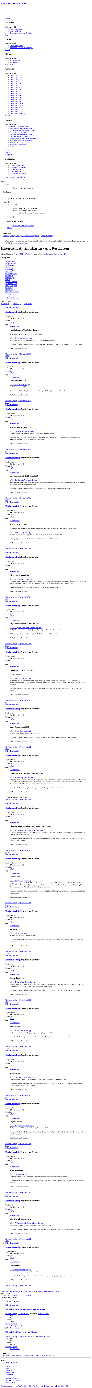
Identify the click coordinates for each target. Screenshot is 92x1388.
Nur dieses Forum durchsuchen (25, 211)
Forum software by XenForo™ (22, 1386)
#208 (7, 702)
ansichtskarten (10, 266)
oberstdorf (9, 290)
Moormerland (15, 326)
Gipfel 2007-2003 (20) (18, 113)
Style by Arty (10, 1382)
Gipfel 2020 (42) (16, 87)
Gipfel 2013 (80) (16, 101)
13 (20, 304)
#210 (7, 801)
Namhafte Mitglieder (17, 165)
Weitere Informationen (20, 243)
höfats (7, 280)
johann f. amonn (11, 282)
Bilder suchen (15, 60)
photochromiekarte (12, 292)
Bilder (7, 50)
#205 (7, 550)
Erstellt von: (7, 192)
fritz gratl (8, 272)
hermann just (9, 278)
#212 (7, 905)
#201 (7, 356)
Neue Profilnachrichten (18, 173)
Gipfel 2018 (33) (16, 91)
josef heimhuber (11, 284)
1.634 (12, 322)
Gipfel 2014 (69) (16, 99)
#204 (7, 500)
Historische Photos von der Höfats (21, 1332)
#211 (7, 852)
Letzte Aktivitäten (16, 31)
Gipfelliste (9, 64)
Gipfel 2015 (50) (16, 97)
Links (7, 150)
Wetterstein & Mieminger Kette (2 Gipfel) (24, 138)
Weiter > (29, 304)
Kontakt (8, 1366)
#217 (7, 1146)
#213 (7, 953)
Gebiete (8, 115)
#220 (7, 1288)
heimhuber (9, 276)
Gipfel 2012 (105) (16, 103)
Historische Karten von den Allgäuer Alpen (25, 1309)
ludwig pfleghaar (11, 286)
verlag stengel (10, 296)
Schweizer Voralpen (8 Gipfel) (21, 140)
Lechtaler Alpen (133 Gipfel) (20, 136)
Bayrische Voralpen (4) (18, 144)
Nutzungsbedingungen (13, 1378)
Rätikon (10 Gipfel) (17, 142)
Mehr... (9, 228)
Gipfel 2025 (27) (16, 77)
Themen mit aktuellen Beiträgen (21, 33)
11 (16, 304)
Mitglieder (9, 155)
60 (25, 304)
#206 (7, 599)
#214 (7, 1002)
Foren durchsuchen (16, 29)
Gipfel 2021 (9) (15, 85)
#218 (7, 1194)
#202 (7, 403)
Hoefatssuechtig (51, 254)
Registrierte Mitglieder (18, 167)
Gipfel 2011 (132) (16, 105)
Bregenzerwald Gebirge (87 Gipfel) (22, 130)
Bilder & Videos (25, 254)
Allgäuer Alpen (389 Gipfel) (20, 126)
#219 (7, 1241)
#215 (7, 1048)
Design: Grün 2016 (12, 1362)
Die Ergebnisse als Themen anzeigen (31, 213)
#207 (7, 646)
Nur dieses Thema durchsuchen (25, 208)
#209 (7, 749)
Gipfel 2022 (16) (16, 83)
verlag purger (10, 294)
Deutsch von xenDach (57, 1386)
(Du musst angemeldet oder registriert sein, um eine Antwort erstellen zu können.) (30, 1291)
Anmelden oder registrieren (13, 3)
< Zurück (4, 304)
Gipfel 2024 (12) (16, 79)
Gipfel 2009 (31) (16, 109)
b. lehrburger (9, 270)
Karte (7, 148)
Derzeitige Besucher (17, 169)
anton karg (9, 268)
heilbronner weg (11, 274)
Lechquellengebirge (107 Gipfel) (21, 134)
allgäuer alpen (10, 261)
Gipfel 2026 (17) (16, 75)
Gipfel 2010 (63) (16, 107)
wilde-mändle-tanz (12, 298)
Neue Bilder (14, 62)
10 (14, 304)
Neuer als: (6, 202)
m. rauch (8, 288)
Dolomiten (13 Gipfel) (18, 132)
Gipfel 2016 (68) (16, 95)
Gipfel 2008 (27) (16, 111)
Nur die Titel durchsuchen (23, 188)
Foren (7, 35)
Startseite (8, 18)
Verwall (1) (14, 146)
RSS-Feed (9, 1374)
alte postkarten (10, 264)
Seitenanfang (10, 1372)
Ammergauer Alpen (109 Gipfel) (21, 128)
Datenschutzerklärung (13, 1380)
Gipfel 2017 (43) (16, 93)
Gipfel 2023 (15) (16, 81)
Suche (7, 152)
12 (18, 304)
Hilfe (7, 1368)
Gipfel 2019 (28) (16, 89)
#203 (7, 451)
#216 (7, 1097)
